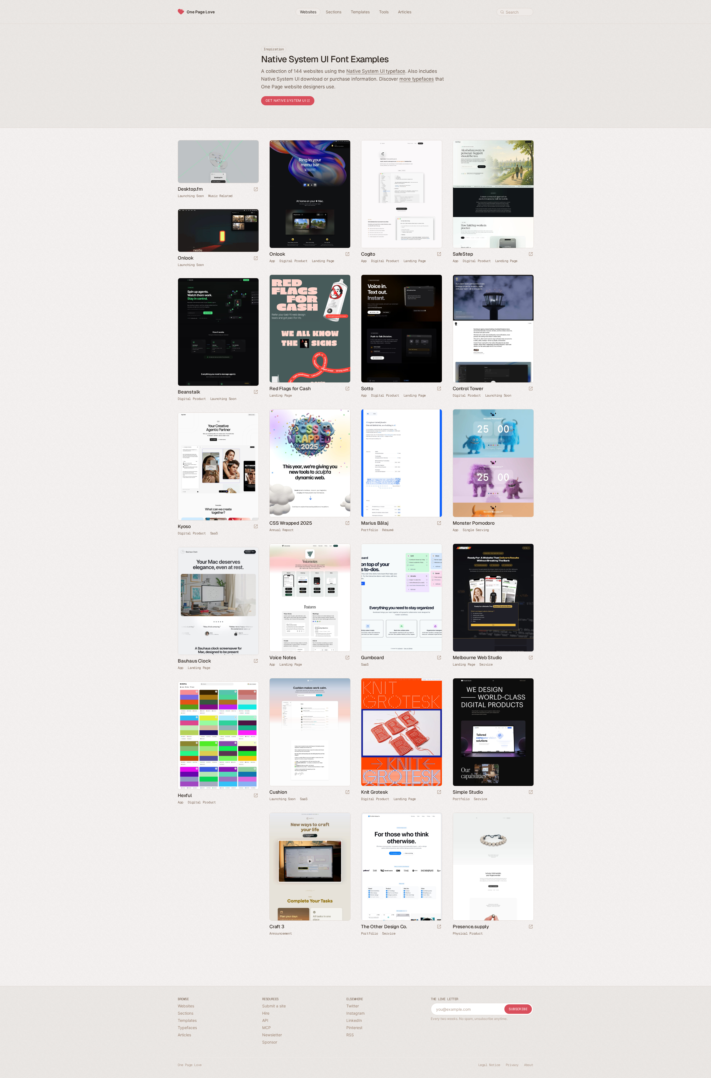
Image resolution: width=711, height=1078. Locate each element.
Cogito (368, 254)
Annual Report (281, 530)
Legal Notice (489, 1065)
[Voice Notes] (309, 598)
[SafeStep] (493, 194)
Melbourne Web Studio (477, 657)
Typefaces (187, 1027)
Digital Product (293, 261)
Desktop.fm (190, 189)
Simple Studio (468, 792)
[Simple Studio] (493, 732)
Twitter (352, 1006)
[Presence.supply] (493, 867)
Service (485, 664)
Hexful (185, 795)
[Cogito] (401, 194)
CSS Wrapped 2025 (290, 523)
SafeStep (463, 254)
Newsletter (272, 1034)
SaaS (214, 533)
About (528, 1065)
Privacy (512, 1065)
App (272, 261)
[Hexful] (218, 735)
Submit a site (274, 1006)
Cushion (278, 792)
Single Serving (476, 530)
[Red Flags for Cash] (309, 329)
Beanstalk (189, 392)
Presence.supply (471, 926)
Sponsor (269, 1042)
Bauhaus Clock (194, 661)
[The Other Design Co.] (401, 867)
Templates (187, 1020)
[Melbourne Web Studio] (493, 598)
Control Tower (468, 388)
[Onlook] (309, 194)
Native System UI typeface (375, 71)
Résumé (387, 530)
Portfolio (369, 530)
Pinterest (354, 1027)
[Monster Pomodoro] (493, 463)
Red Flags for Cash (290, 388)
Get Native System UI (286, 100)
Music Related (220, 196)
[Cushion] (309, 732)
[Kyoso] (218, 466)
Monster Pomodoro (474, 523)
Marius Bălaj (375, 523)
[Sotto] (401, 329)
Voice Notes (282, 657)
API (265, 1020)
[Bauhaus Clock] (218, 601)
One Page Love (201, 11)
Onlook (277, 254)
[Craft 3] (309, 867)
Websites (186, 1006)
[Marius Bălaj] (401, 463)
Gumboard (372, 657)
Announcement (280, 933)
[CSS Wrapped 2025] (309, 463)
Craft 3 (276, 926)
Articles (184, 1034)
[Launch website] (255, 190)
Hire (265, 1013)
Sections (185, 1013)
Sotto (367, 388)
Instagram (355, 1013)
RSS (350, 1034)
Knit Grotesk (374, 792)
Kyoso (184, 526)
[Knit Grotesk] (401, 732)
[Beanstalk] (218, 332)
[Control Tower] (493, 329)
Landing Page (323, 261)
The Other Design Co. (384, 926)
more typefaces (416, 79)
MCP (266, 1027)
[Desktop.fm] (218, 161)
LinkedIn (354, 1020)
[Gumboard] (401, 598)
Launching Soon (191, 196)
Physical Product (467, 933)
